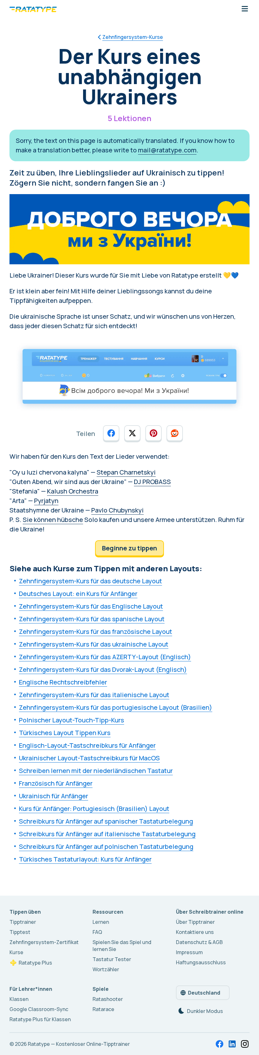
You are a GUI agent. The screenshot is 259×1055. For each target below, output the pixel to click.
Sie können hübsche (53, 519)
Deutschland (204, 992)
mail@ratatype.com (167, 150)
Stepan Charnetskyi (126, 472)
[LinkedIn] (232, 1044)
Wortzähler (106, 969)
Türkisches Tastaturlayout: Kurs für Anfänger (85, 859)
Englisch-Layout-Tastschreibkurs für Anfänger (87, 745)
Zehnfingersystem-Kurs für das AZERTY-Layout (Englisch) (105, 657)
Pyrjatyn (46, 500)
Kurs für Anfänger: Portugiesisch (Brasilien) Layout (94, 808)
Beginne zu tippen (129, 548)
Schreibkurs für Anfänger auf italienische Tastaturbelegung (107, 834)
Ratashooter (108, 999)
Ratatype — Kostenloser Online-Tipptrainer (79, 1043)
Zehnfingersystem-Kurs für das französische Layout (95, 631)
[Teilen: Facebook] (111, 433)
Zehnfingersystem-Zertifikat (44, 942)
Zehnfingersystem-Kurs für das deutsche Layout (90, 581)
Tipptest (19, 932)
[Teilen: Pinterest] (153, 433)
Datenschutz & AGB (199, 942)
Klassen (18, 999)
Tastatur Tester (112, 959)
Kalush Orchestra (72, 491)
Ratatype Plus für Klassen (40, 1019)
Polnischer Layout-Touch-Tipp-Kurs (71, 720)
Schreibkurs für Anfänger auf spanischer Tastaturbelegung (106, 821)
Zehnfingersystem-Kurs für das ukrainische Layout (93, 644)
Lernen (101, 921)
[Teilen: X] (132, 433)
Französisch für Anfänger (56, 783)
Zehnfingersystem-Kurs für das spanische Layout (92, 619)
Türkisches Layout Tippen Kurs (65, 732)
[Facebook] (219, 1044)
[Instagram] (245, 1044)
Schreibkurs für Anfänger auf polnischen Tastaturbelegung (106, 846)
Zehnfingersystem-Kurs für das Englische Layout (91, 606)
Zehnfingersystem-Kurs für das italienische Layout (94, 694)
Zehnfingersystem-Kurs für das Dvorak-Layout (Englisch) (103, 669)
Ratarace (103, 1009)
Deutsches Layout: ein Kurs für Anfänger (78, 593)
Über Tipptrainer (195, 921)
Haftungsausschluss (201, 962)
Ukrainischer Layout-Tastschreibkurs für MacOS (89, 758)
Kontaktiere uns (195, 932)
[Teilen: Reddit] (174, 433)
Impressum (189, 952)
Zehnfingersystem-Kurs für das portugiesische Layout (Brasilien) (115, 707)
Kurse (16, 952)
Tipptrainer (22, 921)
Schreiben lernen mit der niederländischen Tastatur (96, 770)
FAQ (97, 932)
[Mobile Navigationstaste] (245, 9)
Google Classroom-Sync (38, 1009)
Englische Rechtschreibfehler (63, 682)
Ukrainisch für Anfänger (53, 796)
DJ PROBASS (152, 481)
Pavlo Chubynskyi (117, 510)
